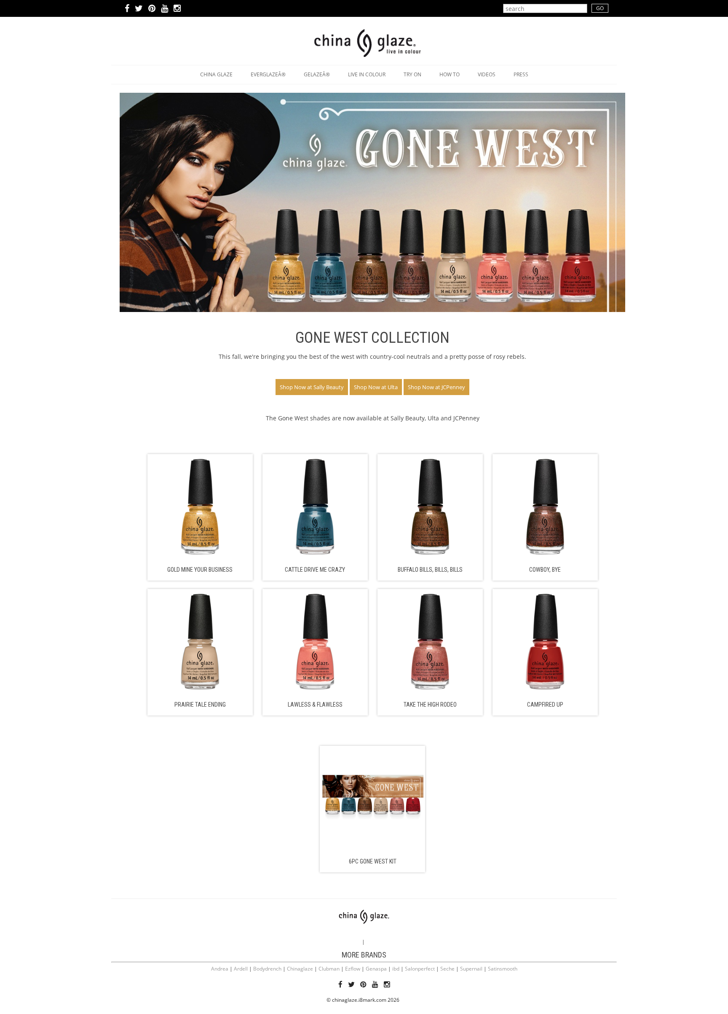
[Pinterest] (152, 9)
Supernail (471, 968)
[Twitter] (139, 9)
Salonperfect (420, 968)
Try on (412, 74)
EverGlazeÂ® (268, 74)
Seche (447, 968)
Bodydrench (267, 968)
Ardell (241, 968)
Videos (486, 74)
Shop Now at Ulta (376, 387)
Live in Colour (366, 74)
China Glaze (216, 74)
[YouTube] (164, 9)
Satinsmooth (502, 968)
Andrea (219, 968)
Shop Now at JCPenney (436, 387)
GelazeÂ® (317, 74)
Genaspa (376, 968)
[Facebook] (127, 9)
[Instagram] (177, 9)
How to (449, 74)
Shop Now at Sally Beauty (312, 387)
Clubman (329, 968)
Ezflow (352, 968)
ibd (395, 968)
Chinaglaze (300, 968)
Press (521, 74)
